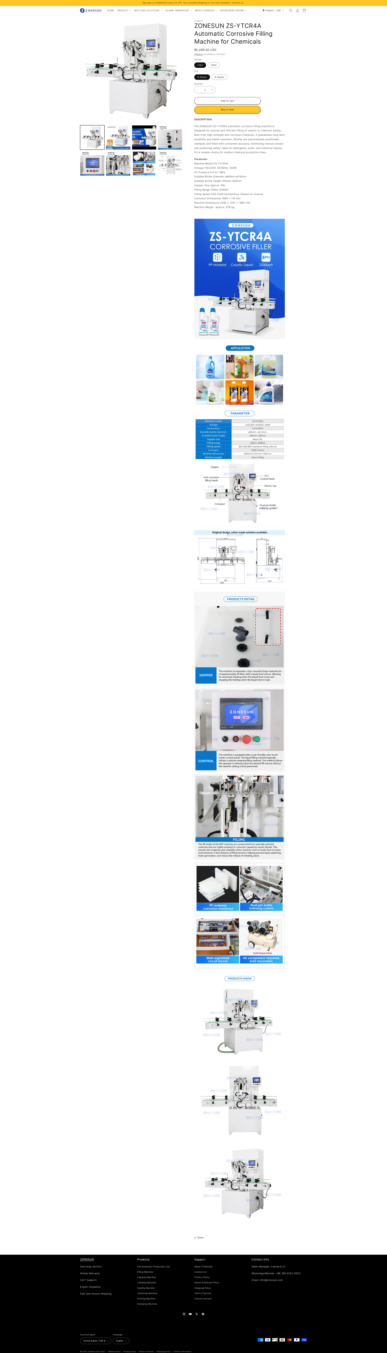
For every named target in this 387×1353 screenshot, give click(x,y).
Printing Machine (146, 1298)
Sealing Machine (146, 1287)
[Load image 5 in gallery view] (118, 163)
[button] (124, 10)
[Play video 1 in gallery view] (144, 137)
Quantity (198, 83)
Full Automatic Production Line (153, 1266)
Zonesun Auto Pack (96, 1351)
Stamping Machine (147, 1303)
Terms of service (146, 1351)
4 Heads (202, 77)
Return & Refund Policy (206, 1282)
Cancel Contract (203, 1298)
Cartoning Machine (147, 1293)
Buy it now (227, 109)
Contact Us (200, 1271)
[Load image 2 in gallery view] (118, 137)
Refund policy (114, 1351)
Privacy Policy (202, 1277)
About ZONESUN (203, 1266)
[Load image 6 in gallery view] (144, 163)
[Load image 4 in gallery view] (92, 163)
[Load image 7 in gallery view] (170, 163)
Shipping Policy (202, 1287)
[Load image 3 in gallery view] (170, 137)
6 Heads (219, 77)
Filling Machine (145, 1271)
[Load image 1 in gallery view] (92, 137)
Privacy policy (130, 1351)
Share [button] (200, 1237)
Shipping (198, 54)
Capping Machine (146, 1277)
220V (214, 65)
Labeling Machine (146, 1282)
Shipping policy (164, 1351)
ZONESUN (87, 1259)
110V (200, 65)
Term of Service (202, 1293)
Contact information (182, 1351)
